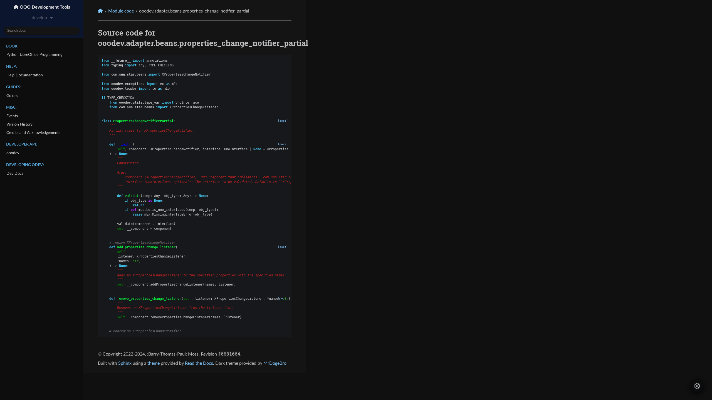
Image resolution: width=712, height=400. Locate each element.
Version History (19, 124)
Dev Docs (14, 173)
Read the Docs (199, 363)
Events (12, 116)
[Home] (100, 11)
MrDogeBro (274, 363)
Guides (12, 96)
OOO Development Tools (44, 7)
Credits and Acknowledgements (33, 133)
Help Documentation (24, 75)
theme (153, 363)
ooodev (12, 153)
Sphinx (125, 363)
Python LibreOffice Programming (34, 54)
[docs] (283, 120)
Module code (121, 11)
